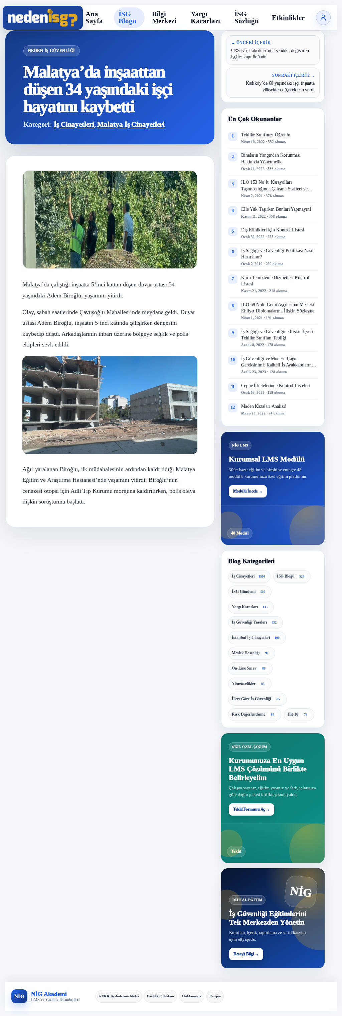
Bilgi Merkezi (164, 17)
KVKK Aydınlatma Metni (119, 996)
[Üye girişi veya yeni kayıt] (323, 17)
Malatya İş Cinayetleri (131, 124)
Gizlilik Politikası (160, 996)
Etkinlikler (288, 17)
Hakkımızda (191, 996)
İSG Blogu (128, 17)
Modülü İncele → (248, 491)
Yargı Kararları (205, 17)
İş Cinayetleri (74, 124)
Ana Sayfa (94, 17)
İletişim (215, 996)
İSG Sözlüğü (246, 17)
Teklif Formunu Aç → (251, 809)
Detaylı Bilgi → (246, 954)
